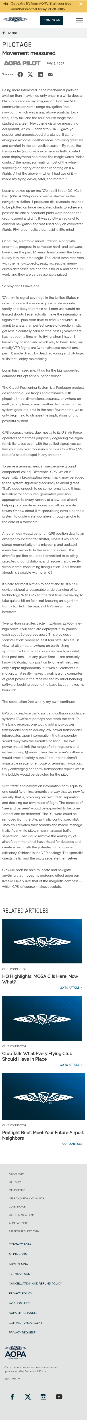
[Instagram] (43, 1397)
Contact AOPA (20, 1244)
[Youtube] (59, 1397)
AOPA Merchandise (23, 1313)
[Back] (5, 32)
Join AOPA (15, 1182)
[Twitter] (28, 1397)
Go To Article (69, 987)
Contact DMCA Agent (25, 1322)
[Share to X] (30, 74)
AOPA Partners (18, 1223)
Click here (56, 9)
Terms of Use (19, 1273)
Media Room (18, 1254)
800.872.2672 (12, 1379)
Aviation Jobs (19, 1303)
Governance (17, 1206)
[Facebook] (12, 1397)
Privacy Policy (20, 1293)
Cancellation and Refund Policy (35, 1283)
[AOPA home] (15, 21)
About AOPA (16, 1173)
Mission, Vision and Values (26, 1198)
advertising (18, 1264)
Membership (17, 1190)
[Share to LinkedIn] (40, 74)
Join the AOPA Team (21, 1215)
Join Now (51, 20)
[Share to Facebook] (20, 74)
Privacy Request (22, 1332)
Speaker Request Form (24, 1231)
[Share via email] (50, 74)
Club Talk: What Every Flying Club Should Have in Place (37, 1056)
